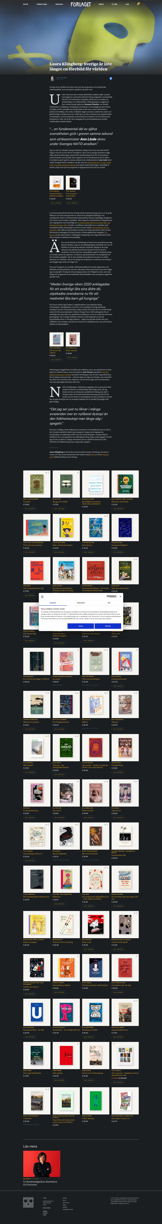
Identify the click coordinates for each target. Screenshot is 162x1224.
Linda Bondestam (37, 542)
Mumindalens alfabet (61, 985)
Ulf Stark (56, 894)
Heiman (115, 722)
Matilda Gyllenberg (59, 719)
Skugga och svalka (60, 501)
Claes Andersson (29, 894)
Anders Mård (86, 1070)
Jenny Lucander (127, 499)
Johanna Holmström (30, 719)
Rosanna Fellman (88, 499)
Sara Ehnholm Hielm (118, 983)
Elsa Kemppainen (87, 1027)
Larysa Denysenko (59, 542)
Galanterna (116, 810)
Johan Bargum (117, 631)
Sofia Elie (26, 808)
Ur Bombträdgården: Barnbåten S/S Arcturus (40, 1183)
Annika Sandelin (28, 631)
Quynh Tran (57, 499)
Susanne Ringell (117, 542)
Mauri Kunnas (57, 586)
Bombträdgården (60, 853)
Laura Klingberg (61, 77)
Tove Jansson (54, 191)
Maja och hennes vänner (63, 545)
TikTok (44, 1215)
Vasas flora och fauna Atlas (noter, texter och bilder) (64, 1120)
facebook (45, 1211)
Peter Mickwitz (28, 676)
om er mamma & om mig (33, 588)
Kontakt (59, 4)
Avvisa (81, 626)
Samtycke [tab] (53, 603)
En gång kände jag (30, 810)
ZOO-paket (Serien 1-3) (121, 1118)
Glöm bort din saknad (55, 351)
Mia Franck (115, 808)
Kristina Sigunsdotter (31, 983)
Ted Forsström (117, 1116)
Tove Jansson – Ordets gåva (72, 194)
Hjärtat (85, 722)
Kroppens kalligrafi (120, 545)
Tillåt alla (108, 626)
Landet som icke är (31, 986)
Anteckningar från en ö (32, 853)
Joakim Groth (116, 762)
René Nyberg (27, 1070)
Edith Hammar (87, 939)
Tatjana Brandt (87, 762)
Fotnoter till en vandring (63, 942)
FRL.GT (94, 454)
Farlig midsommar (119, 679)
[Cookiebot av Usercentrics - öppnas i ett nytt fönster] (108, 596)
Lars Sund (85, 894)
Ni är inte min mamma (32, 545)
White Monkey (88, 1118)
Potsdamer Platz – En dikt (33, 1029)
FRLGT (64, 1200)
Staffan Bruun (87, 586)
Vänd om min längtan (91, 679)
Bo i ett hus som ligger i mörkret (36, 679)
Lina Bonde (27, 586)
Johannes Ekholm (88, 542)
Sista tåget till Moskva (32, 1073)
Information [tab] (81, 603)
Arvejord (26, 501)
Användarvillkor (68, 1209)
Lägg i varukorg (56, 203)
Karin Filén (115, 586)
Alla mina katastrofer (120, 588)
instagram (45, 1213)
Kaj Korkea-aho (71, 348)
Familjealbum (117, 765)
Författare (42, 4)
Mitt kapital (28, 765)
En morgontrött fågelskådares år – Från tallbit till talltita (95, 897)
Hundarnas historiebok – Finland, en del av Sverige (63, 589)
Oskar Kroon (27, 939)
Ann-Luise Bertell (56, 348)
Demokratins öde (119, 855)
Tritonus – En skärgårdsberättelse (61, 766)
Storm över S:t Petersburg (92, 1073)
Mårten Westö (57, 939)
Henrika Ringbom (117, 894)
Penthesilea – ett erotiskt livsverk (66, 1029)
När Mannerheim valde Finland (95, 985)
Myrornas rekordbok (120, 501)
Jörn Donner (57, 1070)
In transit (56, 679)
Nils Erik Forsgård (118, 851)
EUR (127, 4)
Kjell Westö (57, 762)
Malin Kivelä (86, 719)
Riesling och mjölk (89, 1029)
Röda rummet (71, 350)
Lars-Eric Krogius (59, 1027)
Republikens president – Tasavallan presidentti (92, 502)
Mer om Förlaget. (46, 1208)
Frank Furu (27, 542)
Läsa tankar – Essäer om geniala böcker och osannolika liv (95, 766)
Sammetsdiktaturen (120, 1029)
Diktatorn (57, 896)
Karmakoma (87, 545)
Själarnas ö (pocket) (31, 722)
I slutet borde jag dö (120, 942)
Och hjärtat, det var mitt (121, 985)
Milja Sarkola (28, 762)
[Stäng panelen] (120, 596)
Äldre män (116, 633)
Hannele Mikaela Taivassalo (62, 676)
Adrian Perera (87, 1116)
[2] (138, 4)
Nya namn (57, 810)
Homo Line (86, 942)
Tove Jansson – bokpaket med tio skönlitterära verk (125, 1074)
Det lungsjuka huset (61, 722)
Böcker (65, 1198)
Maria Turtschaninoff (31, 499)
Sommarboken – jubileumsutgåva (56, 194)
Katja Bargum (116, 499)
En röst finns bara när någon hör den (125, 897)
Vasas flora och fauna (60, 1116)
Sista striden (58, 1073)
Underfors (27, 1118)
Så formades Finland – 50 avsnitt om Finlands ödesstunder (95, 589)
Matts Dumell (87, 983)
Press (101, 4)
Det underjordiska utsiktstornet (36, 896)
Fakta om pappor (30, 942)
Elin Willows (57, 808)
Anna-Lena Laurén (118, 1027)
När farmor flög (29, 633)
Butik (25, 4)
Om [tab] (109, 603)
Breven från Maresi (90, 853)
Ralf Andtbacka (28, 1027)
